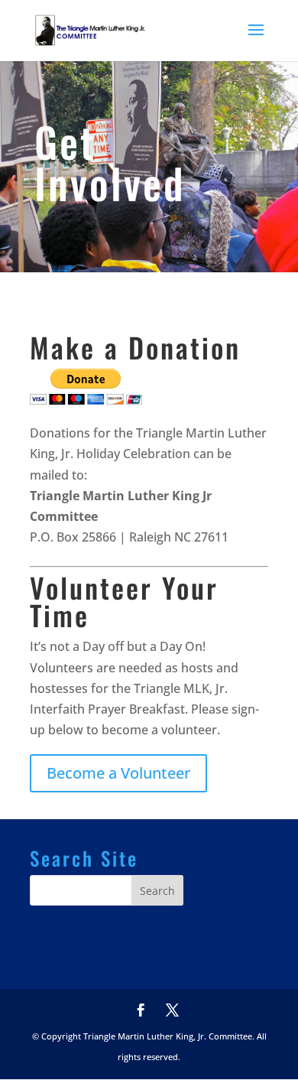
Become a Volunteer (118, 773)
